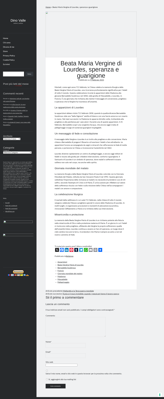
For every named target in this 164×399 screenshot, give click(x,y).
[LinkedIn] (66, 250)
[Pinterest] (71, 250)
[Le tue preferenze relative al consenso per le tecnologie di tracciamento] (160, 394)
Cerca (29, 74)
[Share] (100, 250)
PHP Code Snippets (73, 398)
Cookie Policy (9, 60)
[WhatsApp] (85, 250)
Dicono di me (8, 47)
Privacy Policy (9, 56)
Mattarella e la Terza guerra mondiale (78, 291)
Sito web (49, 362)
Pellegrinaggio (63, 282)
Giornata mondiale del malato (70, 274)
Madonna (62, 276)
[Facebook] (61, 250)
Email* (48, 352)
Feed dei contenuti (11, 205)
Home (5, 38)
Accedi (7, 202)
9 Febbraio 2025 (97, 80)
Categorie (6, 150)
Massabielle (62, 279)
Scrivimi (6, 64)
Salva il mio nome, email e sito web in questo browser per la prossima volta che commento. (84, 374)
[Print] (95, 250)
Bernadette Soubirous (67, 268)
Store (5, 51)
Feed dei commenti (11, 208)
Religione (69, 256)
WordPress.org (9, 211)
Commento (50, 316)
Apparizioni (62, 262)
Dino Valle (18, 20)
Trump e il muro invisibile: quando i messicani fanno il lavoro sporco (90, 294)
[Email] (90, 250)
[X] (57, 250)
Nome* (49, 342)
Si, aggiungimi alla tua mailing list (62, 379)
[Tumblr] (76, 250)
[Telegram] (81, 250)
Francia (61, 271)
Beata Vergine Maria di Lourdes (71, 265)
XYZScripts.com (92, 398)
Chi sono (6, 43)
